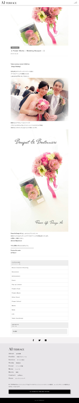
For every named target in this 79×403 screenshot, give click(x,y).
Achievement (16, 276)
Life (13, 314)
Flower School (16, 301)
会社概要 (15, 353)
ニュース (14, 369)
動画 (13, 372)
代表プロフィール (18, 356)
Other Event (16, 297)
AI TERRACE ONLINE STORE (39, 392)
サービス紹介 (17, 360)
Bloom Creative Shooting (20, 267)
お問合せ (16, 375)
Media (14, 305)
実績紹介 (15, 363)
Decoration (15, 272)
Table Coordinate (17, 318)
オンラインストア (17, 378)
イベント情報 (16, 366)
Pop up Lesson (17, 284)
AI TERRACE (8, 2)
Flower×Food (16, 288)
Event (14, 280)
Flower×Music (16, 293)
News (13, 310)
